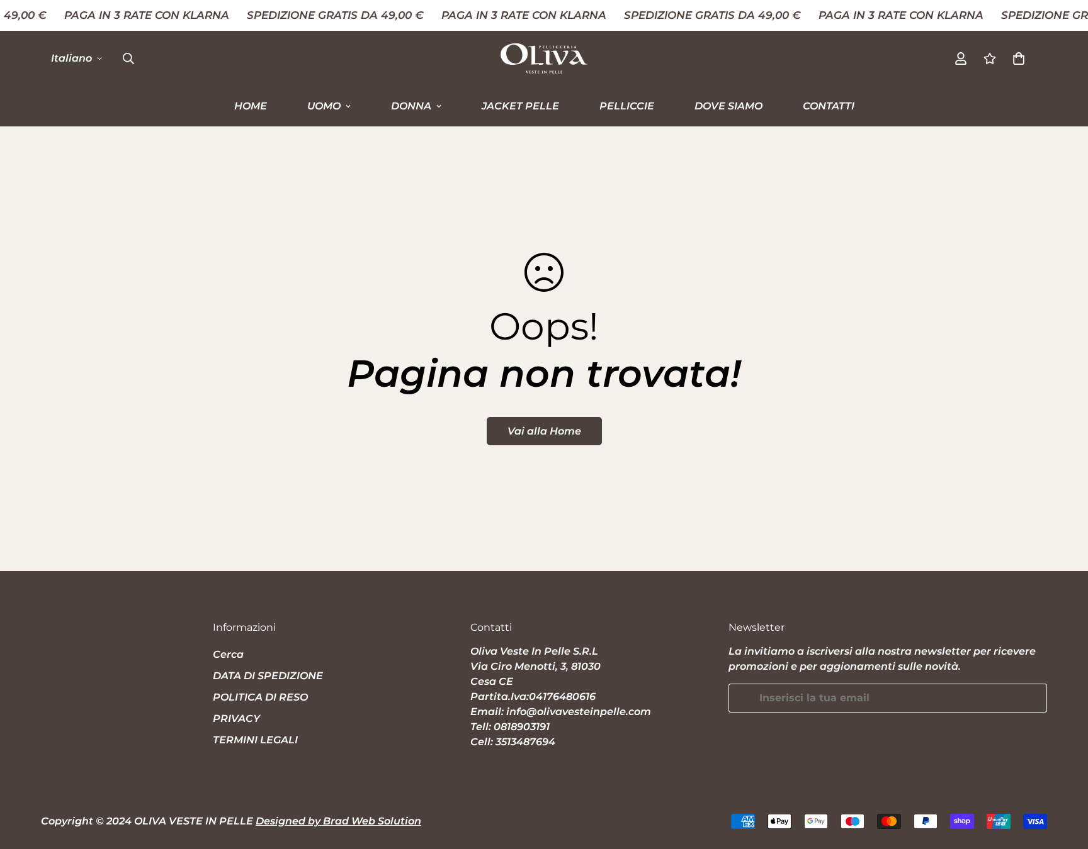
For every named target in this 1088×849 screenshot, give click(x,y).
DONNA (411, 105)
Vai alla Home (544, 431)
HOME (250, 105)
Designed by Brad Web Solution (338, 821)
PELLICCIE (626, 105)
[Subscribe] (1033, 698)
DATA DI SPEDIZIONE (268, 676)
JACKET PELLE (520, 105)
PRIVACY (236, 718)
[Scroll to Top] (1063, 780)
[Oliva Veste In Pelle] (544, 58)
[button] (1018, 57)
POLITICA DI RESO (260, 697)
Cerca (228, 654)
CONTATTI (828, 105)
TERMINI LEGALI (255, 740)
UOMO (324, 105)
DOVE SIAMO (728, 105)
